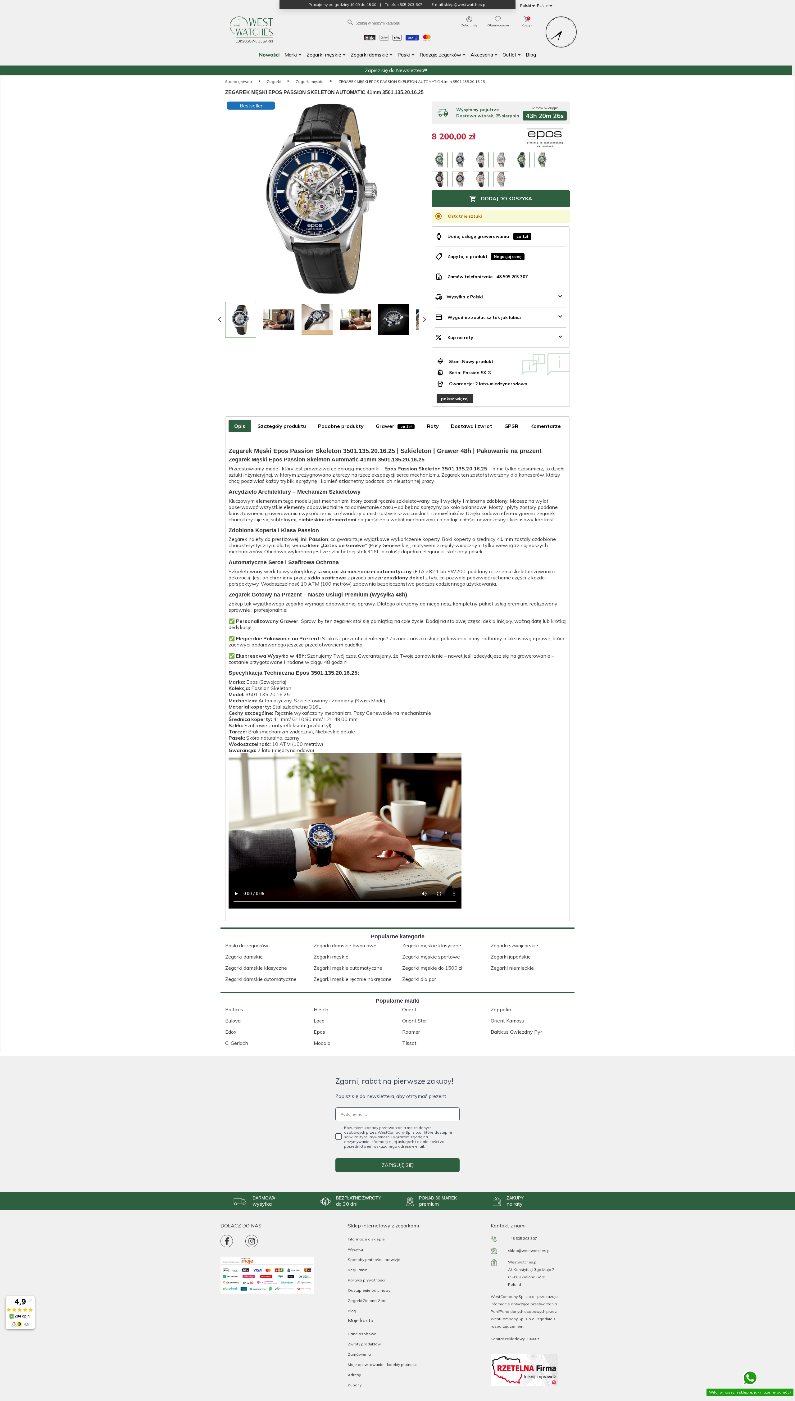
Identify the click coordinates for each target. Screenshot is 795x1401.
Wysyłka (355, 1249)
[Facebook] (226, 1241)
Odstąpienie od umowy (369, 1290)
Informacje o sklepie (366, 1239)
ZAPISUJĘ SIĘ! (398, 1165)
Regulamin (357, 1269)
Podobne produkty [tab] (341, 426)
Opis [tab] (239, 426)
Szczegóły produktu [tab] (281, 426)
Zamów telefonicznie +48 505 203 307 (487, 276)
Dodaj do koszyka (500, 199)
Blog (352, 1310)
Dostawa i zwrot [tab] (471, 426)
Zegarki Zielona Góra (367, 1300)
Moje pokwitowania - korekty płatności (382, 1364)
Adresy (354, 1374)
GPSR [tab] (511, 426)
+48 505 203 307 (522, 1238)
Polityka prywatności (366, 1280)
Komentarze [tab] (545, 426)
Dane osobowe (362, 1333)
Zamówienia (359, 1354)
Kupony (354, 1385)
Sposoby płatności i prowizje (374, 1259)
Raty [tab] (433, 426)
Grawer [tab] (393, 426)
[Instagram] (251, 1241)
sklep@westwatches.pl (529, 1250)
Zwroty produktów (364, 1344)
